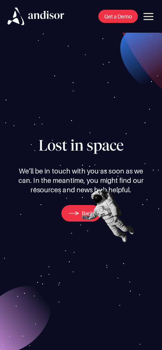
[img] (36, 16)
